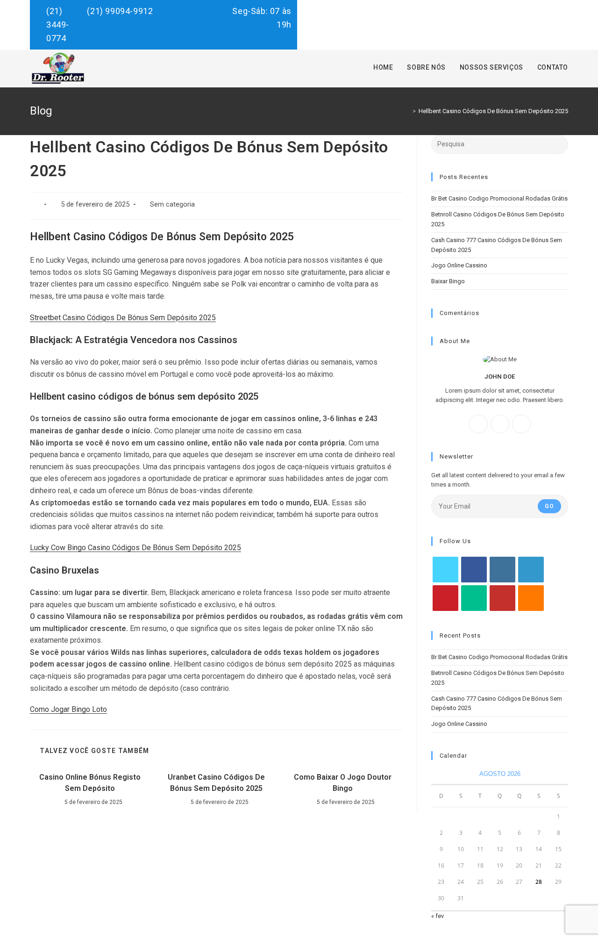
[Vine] (474, 598)
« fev (437, 915)
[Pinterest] (445, 598)
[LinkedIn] (531, 569)
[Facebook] (478, 424)
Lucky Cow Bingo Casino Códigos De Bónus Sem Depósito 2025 (135, 547)
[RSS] (531, 598)
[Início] (407, 111)
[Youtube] (502, 598)
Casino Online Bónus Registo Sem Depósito (90, 783)
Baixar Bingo (448, 281)
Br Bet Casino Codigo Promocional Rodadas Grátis (499, 198)
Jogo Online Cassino (459, 265)
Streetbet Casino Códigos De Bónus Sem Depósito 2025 (123, 317)
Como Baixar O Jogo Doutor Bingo (343, 783)
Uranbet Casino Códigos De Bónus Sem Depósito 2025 (216, 783)
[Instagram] (500, 424)
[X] (521, 424)
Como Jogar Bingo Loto (68, 709)
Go (549, 506)
